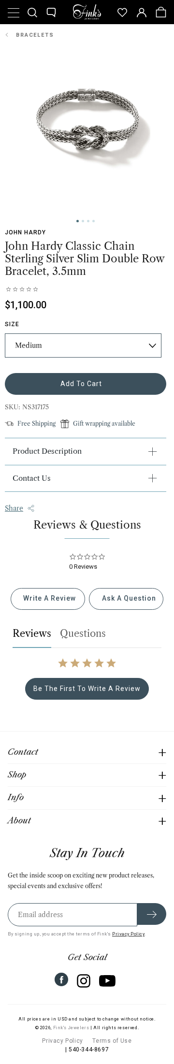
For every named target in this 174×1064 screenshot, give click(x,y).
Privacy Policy (128, 933)
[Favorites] (122, 12)
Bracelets (35, 35)
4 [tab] (93, 221)
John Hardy (25, 232)
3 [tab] (88, 221)
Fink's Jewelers (71, 1027)
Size (12, 324)
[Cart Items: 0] (161, 12)
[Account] (141, 12)
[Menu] (13, 12)
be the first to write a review (87, 688)
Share (14, 508)
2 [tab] (83, 221)
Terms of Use (111, 1040)
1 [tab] (77, 221)
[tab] (48, 599)
